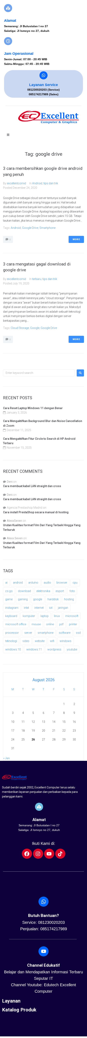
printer (73, 624)
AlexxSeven (14, 520)
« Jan (6, 758)
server (28, 632)
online (50, 624)
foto (72, 591)
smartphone (47, 227)
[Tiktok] (60, 854)
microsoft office (15, 624)
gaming (23, 599)
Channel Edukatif (43, 965)
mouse (36, 624)
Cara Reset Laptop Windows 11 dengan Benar (33, 408)
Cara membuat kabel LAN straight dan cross (32, 486)
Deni (10, 481)
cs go (9, 591)
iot (50, 607)
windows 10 (13, 649)
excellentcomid (16, 183)
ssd (78, 632)
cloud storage (20, 328)
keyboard (11, 616)
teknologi (11, 641)
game (9, 599)
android (16, 227)
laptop (44, 616)
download (24, 591)
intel (26, 607)
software (64, 632)
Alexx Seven (15, 538)
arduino (33, 582)
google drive (30, 227)
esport (60, 591)
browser (61, 582)
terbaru (36, 279)
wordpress (54, 649)
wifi (52, 641)
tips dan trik (51, 183)
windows (65, 641)
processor (12, 632)
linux (57, 616)
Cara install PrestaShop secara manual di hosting (36, 512)
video (25, 641)
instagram (11, 607)
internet (39, 607)
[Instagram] (38, 854)
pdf (61, 624)
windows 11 (34, 649)
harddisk (53, 599)
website (40, 641)
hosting (69, 599)
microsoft (71, 616)
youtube (72, 649)
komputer (29, 616)
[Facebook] (27, 854)
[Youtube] (49, 854)
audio (47, 582)
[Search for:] (39, 372)
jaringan (63, 607)
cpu (75, 582)
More (76, 239)
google (34, 328)
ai (6, 582)
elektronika (43, 591)
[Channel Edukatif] (43, 951)
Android (37, 183)
